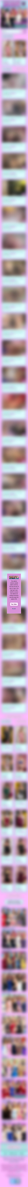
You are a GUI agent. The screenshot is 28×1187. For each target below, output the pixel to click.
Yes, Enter (14, 604)
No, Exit (14, 609)
